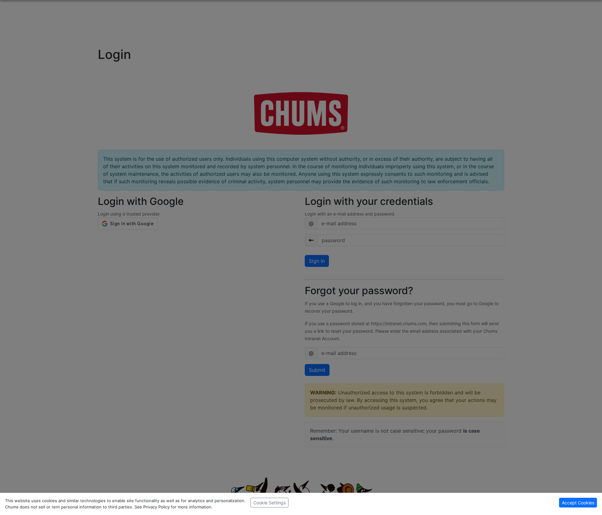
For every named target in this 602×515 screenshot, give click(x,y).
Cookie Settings (269, 502)
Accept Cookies (578, 502)
